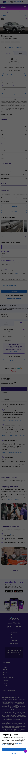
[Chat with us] (25, 751)
